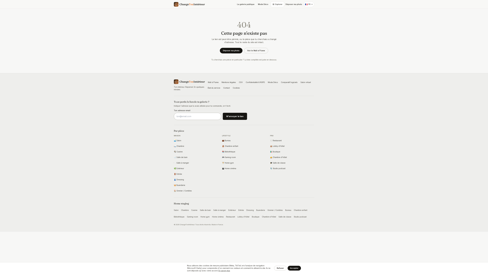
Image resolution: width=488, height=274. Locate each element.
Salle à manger (181, 163)
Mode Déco (263, 4)
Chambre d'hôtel (278, 157)
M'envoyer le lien (234, 116)
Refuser (280, 268)
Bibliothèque (228, 152)
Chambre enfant (230, 146)
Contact (226, 88)
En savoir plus (224, 271)
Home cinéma (229, 168)
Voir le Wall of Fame (256, 50)
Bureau (226, 140)
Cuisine (178, 152)
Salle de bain (180, 157)
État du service (214, 88)
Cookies (236, 88)
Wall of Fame (213, 82)
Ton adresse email (182, 110)
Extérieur (179, 168)
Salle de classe (277, 163)
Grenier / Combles (183, 191)
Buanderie (179, 185)
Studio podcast (277, 168)
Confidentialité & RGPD (255, 82)
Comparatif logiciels (289, 82)
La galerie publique (245, 4)
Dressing (179, 179)
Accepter (294, 268)
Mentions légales (229, 82)
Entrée (178, 174)
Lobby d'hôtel (277, 146)
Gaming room (229, 157)
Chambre (179, 146)
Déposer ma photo (294, 4)
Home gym (228, 163)
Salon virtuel (306, 82)
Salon (177, 140)
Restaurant (276, 140)
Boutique (275, 152)
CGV (241, 82)
